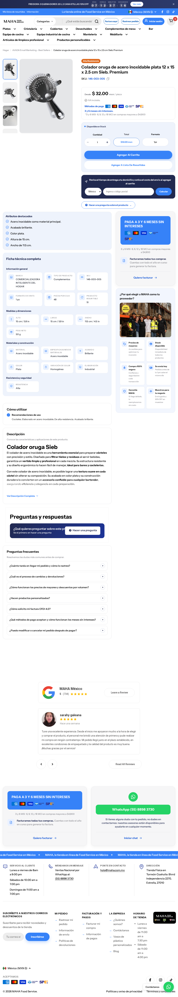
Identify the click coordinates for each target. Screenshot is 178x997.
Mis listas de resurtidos (14, 11)
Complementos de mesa (120, 28)
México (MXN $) (143, 12)
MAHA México (71, 689)
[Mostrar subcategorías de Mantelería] (101, 34)
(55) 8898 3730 (64, 878)
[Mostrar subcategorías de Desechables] (96, 29)
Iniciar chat (131, 838)
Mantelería (90, 34)
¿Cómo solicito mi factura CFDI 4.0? (56, 608)
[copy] (108, 79)
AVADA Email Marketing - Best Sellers (31, 50)
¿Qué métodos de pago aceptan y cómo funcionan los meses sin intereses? (56, 619)
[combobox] (68, 21)
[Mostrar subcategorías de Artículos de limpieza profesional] (47, 40)
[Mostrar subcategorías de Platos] (14, 29)
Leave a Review (119, 692)
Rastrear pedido (131, 21)
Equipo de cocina (13, 34)
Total (126, 134)
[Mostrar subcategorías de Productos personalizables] (94, 40)
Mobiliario (116, 34)
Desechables (84, 28)
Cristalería (30, 28)
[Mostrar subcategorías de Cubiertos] (66, 29)
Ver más (137, 4)
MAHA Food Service (24, 991)
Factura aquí (111, 21)
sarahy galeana (70, 715)
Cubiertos (56, 28)
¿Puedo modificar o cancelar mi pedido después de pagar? (56, 630)
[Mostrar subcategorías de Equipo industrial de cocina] (74, 34)
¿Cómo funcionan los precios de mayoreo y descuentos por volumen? (56, 587)
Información (33, 11)
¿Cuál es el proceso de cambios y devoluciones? (56, 576)
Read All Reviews (125, 764)
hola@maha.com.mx (112, 870)
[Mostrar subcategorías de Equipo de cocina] (27, 34)
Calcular (163, 191)
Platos (7, 28)
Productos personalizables (73, 40)
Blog (116, 951)
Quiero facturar (143, 277)
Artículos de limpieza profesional (23, 40)
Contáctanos (121, 930)
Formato (155, 134)
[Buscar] (97, 21)
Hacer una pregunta (84, 530)
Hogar (6, 50)
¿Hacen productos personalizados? (56, 598)
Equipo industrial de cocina (53, 34)
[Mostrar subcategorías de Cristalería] (41, 29)
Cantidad (97, 134)
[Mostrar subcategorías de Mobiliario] (126, 34)
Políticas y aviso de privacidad (124, 991)
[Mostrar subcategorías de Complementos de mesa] (139, 29)
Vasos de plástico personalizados (122, 941)
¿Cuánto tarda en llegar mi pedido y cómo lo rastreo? (56, 565)
